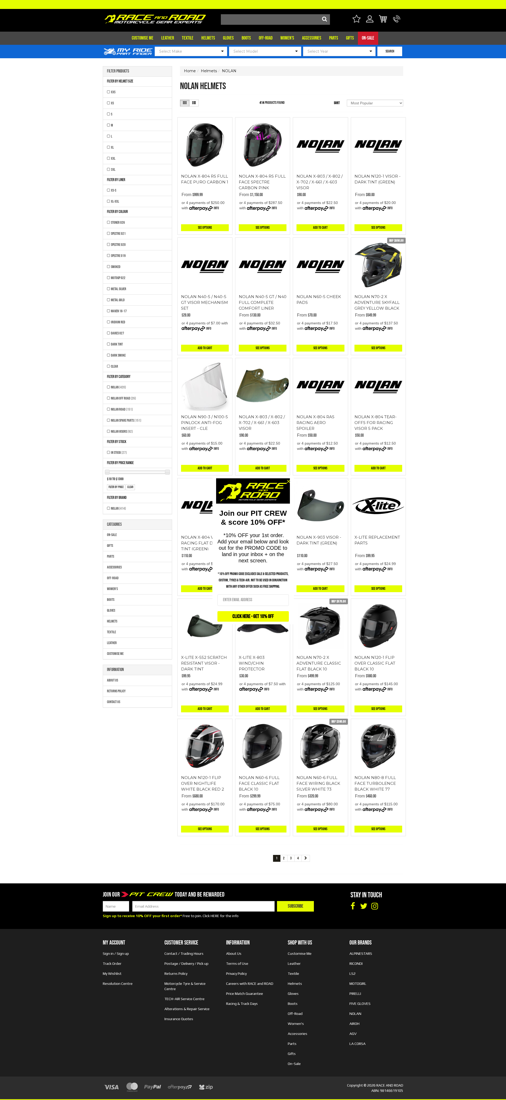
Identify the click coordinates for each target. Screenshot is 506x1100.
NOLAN (118, 387)
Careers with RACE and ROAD (249, 983)
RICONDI (356, 963)
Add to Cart (320, 227)
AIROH (354, 1023)
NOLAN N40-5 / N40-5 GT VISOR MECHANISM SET (204, 302)
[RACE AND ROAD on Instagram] (374, 906)
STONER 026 (118, 222)
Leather (167, 38)
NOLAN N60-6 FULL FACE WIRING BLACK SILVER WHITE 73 (318, 783)
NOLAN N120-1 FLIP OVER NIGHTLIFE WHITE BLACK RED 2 (202, 783)
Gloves (228, 38)
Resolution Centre (118, 983)
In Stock (119, 452)
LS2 (352, 973)
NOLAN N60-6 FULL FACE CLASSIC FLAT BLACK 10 (259, 783)
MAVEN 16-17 (119, 311)
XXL (113, 158)
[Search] (324, 19)
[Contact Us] (396, 22)
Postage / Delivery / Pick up (186, 963)
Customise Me (142, 38)
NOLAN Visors (122, 431)
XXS (113, 92)
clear (130, 487)
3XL (113, 169)
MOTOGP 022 (118, 278)
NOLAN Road (122, 409)
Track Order (112, 963)
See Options (205, 227)
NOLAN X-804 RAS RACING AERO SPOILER (315, 422)
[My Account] (370, 22)
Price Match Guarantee (244, 993)
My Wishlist (112, 973)
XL (112, 147)
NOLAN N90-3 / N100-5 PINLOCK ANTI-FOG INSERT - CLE (204, 422)
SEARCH (390, 51)
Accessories (311, 38)
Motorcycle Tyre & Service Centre (185, 986)
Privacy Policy (236, 973)
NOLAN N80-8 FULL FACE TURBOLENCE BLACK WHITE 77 (375, 783)
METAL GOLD (118, 300)
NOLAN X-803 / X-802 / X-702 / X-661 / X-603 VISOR (319, 182)
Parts (333, 38)
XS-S (113, 190)
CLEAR (114, 366)
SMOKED (115, 267)
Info (216, 208)
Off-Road (266, 38)
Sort (337, 103)
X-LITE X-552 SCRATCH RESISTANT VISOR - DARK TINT (204, 663)
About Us (112, 680)
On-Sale (368, 38)
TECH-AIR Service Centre (184, 999)
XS (112, 103)
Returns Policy (116, 691)
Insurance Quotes (178, 1019)
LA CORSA (357, 1043)
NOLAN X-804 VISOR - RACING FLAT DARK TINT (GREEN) (203, 543)
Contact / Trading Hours (183, 953)
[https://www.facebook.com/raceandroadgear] (352, 906)
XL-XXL (115, 201)
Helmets (208, 38)
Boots (246, 38)
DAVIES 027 (117, 333)
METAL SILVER (118, 289)
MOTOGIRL (357, 983)
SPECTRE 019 (118, 256)
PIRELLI (355, 993)
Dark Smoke (118, 355)
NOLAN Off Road (123, 398)
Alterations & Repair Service (187, 1009)
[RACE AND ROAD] (155, 18)
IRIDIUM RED (118, 322)
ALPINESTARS (360, 953)
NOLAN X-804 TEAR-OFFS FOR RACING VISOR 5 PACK (375, 422)
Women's (287, 38)
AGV (353, 1033)
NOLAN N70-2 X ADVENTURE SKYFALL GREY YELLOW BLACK (377, 302)
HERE (215, 916)
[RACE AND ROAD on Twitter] (363, 906)
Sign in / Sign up (116, 953)
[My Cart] (383, 19)
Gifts (350, 38)
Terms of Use (237, 963)
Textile (187, 38)
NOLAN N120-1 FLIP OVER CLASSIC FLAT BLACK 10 (374, 663)
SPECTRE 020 (118, 244)
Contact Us (113, 702)
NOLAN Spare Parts (126, 420)
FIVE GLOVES (360, 1003)
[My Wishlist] (356, 19)
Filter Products (118, 71)
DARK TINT (117, 344)
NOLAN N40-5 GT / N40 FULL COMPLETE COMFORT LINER (262, 302)
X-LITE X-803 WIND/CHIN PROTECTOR (252, 663)
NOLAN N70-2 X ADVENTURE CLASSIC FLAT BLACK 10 (318, 663)
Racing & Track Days (242, 1003)
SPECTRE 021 (118, 233)
